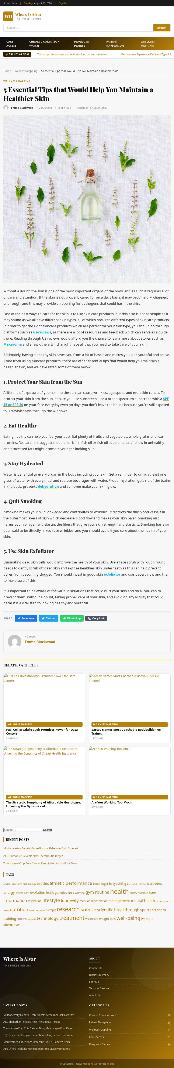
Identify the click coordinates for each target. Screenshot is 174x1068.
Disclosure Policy (99, 975)
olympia (51, 910)
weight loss (107, 918)
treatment (71, 917)
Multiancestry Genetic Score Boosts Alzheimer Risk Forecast (40, 848)
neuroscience (163, 901)
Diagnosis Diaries (82, 43)
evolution (37, 892)
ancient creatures (12, 883)
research (68, 909)
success (22, 919)
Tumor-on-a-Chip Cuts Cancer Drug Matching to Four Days (40, 863)
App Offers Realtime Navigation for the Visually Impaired (36, 1049)
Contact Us (95, 968)
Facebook (28, 618)
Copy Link (98, 618)
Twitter (51, 618)
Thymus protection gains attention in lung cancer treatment (55, 54)
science (88, 909)
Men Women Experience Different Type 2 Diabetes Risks (136, 54)
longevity (70, 900)
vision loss (91, 919)
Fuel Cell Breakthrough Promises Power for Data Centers (42, 731)
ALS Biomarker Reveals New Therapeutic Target (33, 856)
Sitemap (94, 982)
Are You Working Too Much (111, 802)
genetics (61, 892)
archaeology (29, 883)
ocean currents (37, 910)
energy (9, 892)
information (15, 900)
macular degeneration (94, 901)
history (133, 892)
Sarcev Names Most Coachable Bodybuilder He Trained (126, 731)
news (6, 910)
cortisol (142, 883)
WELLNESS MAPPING (17, 81)
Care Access (11, 43)
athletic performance (71, 883)
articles (43, 883)
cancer (132, 883)
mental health (143, 900)
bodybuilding (117, 884)
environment (22, 892)
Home (7, 71)
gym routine (97, 892)
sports (145, 909)
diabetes (154, 883)
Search (161, 27)
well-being (128, 918)
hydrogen (143, 892)
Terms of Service (99, 988)
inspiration (35, 901)
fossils (50, 893)
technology (47, 918)
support (31, 919)
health (119, 891)
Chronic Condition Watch (44, 43)
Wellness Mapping (148, 43)
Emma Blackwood (22, 108)
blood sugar (100, 884)
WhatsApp (74, 618)
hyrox (152, 893)
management (119, 900)
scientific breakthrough (118, 909)
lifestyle (51, 900)
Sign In (63, 3)
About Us (94, 995)
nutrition (19, 909)
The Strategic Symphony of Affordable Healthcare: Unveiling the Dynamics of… (43, 804)
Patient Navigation (115, 43)
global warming (76, 892)
